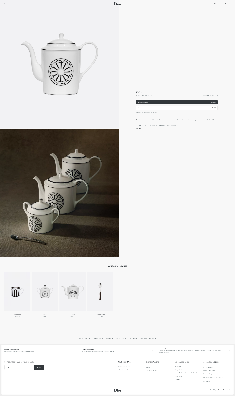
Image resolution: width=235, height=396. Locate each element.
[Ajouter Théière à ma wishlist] (85, 275)
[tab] (139, 120)
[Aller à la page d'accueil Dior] (117, 3)
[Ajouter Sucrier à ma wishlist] (57, 275)
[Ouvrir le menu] (4, 3)
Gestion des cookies (209, 370)
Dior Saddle (178, 366)
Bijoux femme (133, 338)
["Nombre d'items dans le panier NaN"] (230, 3)
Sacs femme (109, 338)
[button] (59, 64)
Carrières (177, 379)
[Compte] (225, 3)
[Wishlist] (220, 3)
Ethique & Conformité (181, 369)
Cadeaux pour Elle (84, 338)
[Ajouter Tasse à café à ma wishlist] (30, 275)
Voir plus (138, 128)
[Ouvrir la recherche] (215, 3)
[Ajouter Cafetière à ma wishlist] (216, 92)
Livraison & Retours (151, 370)
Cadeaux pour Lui (98, 338)
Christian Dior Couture (124, 366)
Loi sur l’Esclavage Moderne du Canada (186, 373)
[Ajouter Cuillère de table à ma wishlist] (113, 275)
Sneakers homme (121, 338)
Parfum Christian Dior (124, 369)
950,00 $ (177, 102)
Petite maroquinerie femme (148, 338)
